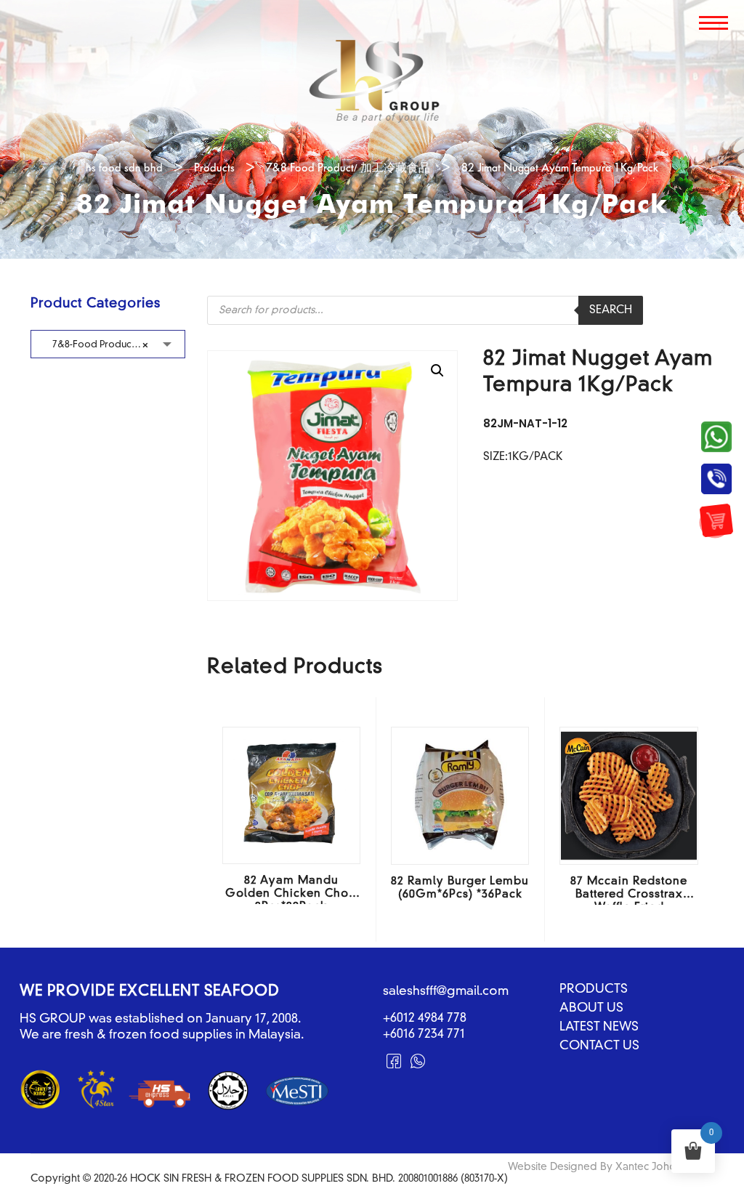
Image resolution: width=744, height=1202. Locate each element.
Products (593, 990)
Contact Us (599, 1046)
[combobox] (108, 344)
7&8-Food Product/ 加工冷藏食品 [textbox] (118, 345)
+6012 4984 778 (424, 1018)
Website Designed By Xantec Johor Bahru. (610, 1167)
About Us (591, 1009)
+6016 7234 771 (424, 1034)
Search (610, 310)
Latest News (599, 1027)
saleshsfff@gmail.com (446, 991)
